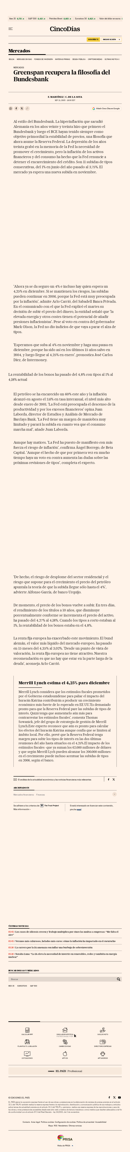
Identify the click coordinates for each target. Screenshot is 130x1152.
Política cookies (47, 1122)
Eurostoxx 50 (81, 19)
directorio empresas (102, 1046)
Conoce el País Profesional (65, 1071)
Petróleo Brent (55, 19)
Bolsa (11, 59)
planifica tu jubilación (27, 1046)
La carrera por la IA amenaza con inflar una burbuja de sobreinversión (53, 947)
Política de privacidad (85, 1122)
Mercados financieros (23, 794)
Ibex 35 (12, 19)
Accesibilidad (100, 1122)
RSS (55, 1126)
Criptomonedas (95, 59)
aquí (79, 809)
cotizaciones (27, 1058)
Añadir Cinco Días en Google (108, 108)
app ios (65, 1058)
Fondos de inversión (43, 59)
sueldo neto (103, 1034)
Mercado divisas (24, 59)
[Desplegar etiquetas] (114, 794)
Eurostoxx (22, 986)
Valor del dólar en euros (109, 19)
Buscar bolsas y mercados (23, 970)
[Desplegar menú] (10, 29)
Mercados (19, 51)
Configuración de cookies (65, 1122)
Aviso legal (35, 1122)
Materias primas (62, 59)
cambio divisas (65, 1046)
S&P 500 (32, 19)
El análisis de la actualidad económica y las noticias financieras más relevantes (54, 779)
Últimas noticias (112, 59)
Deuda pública (78, 59)
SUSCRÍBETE (93, 39)
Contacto (26, 1122)
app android (103, 1058)
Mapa (50, 1126)
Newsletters (63, 1126)
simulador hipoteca (65, 1034)
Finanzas (40, 794)
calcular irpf (27, 1034)
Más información (21, 809)
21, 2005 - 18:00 (65, 100)
